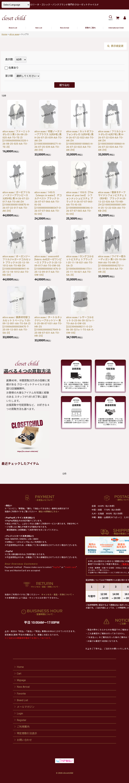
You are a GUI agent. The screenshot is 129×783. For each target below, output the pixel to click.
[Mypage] (124, 18)
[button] (110, 18)
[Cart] (117, 18)
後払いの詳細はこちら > (49, 511)
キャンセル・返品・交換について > (57, 594)
